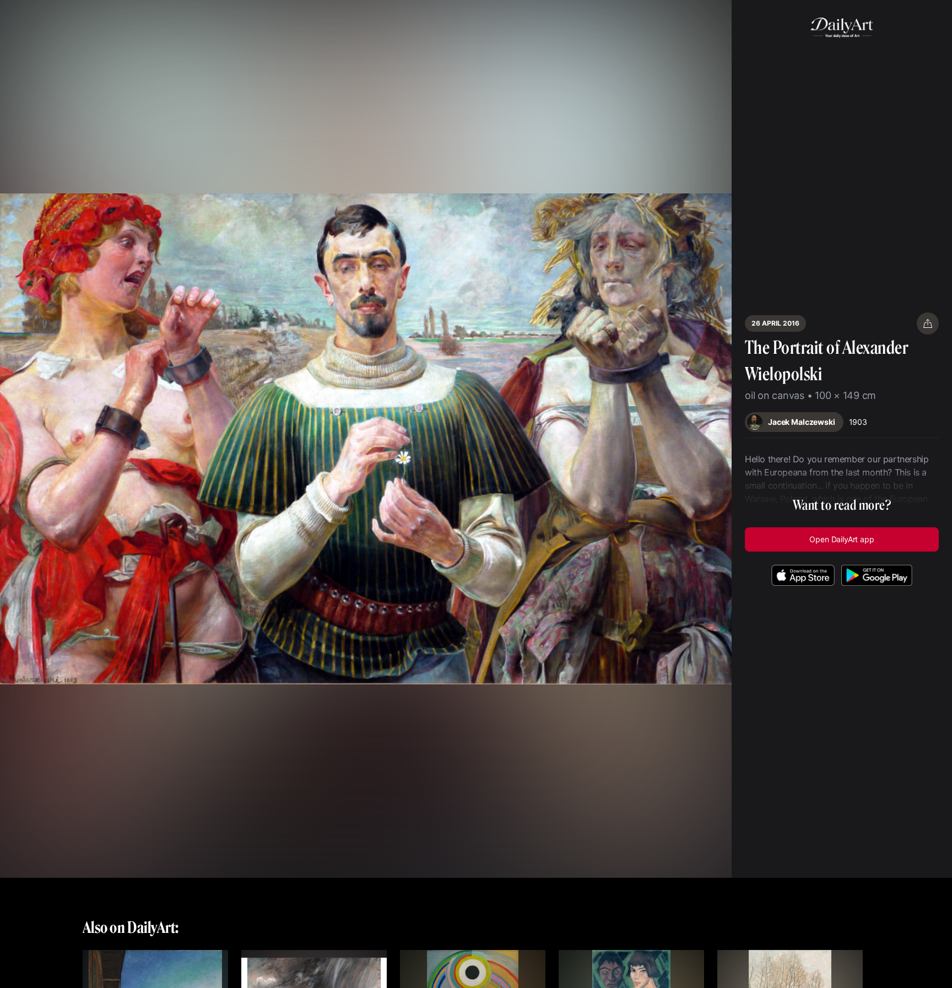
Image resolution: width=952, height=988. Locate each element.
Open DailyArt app (841, 539)
